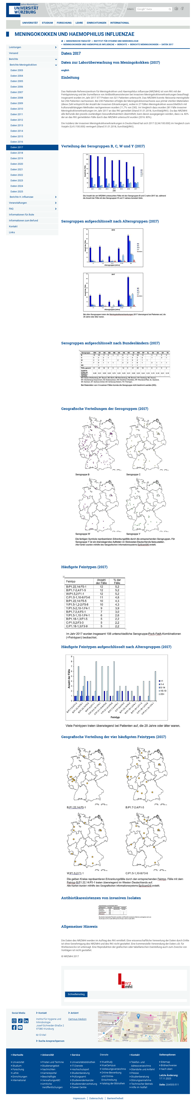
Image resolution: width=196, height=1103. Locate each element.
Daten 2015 (17, 136)
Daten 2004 (17, 75)
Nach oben (166, 1069)
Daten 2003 (17, 70)
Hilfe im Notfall (139, 1087)
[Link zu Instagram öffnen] (14, 1021)
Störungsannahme (141, 1080)
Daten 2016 (17, 141)
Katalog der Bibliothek (113, 1083)
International (119, 22)
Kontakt (13, 226)
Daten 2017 (17, 147)
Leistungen (15, 47)
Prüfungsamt (79, 1076)
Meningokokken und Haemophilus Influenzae (74, 34)
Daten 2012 (17, 119)
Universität (30, 22)
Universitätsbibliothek (83, 1062)
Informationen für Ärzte (21, 214)
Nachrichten (48, 1069)
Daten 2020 (17, 163)
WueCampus (108, 1065)
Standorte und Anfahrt (143, 1069)
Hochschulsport (80, 1069)
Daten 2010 (17, 108)
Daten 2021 (17, 169)
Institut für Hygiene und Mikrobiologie (116, 41)
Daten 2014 (17, 130)
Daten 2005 (17, 81)
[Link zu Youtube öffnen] (20, 1027)
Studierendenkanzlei (83, 1080)
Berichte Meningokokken (23, 64)
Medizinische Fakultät (78, 41)
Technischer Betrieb (142, 1083)
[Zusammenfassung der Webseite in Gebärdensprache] (182, 9)
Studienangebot (50, 1065)
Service (76, 1054)
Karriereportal (49, 1073)
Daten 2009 (17, 103)
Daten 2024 (17, 186)
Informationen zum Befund (23, 220)
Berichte (13, 59)
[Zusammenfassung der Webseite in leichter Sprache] (176, 9)
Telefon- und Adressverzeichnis (141, 1064)
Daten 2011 (17, 114)
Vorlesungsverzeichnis (113, 1069)
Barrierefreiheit (115, 1098)
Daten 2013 (17, 125)
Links (12, 232)
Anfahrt (74, 1013)
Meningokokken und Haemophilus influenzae (88, 44)
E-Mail (42, 1034)
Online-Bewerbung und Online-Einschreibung (111, 1076)
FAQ (11, 208)
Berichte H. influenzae (21, 196)
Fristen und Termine (53, 1062)
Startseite (17, 1054)
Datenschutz (96, 1098)
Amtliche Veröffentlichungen (52, 1085)
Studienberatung (81, 1073)
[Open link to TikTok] (20, 1021)
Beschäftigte (49, 1076)
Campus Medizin (77, 1019)
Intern (130, 9)
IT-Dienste (77, 1065)
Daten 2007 (17, 92)
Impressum (79, 1098)
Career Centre (79, 1087)
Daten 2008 (17, 97)
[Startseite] (62, 41)
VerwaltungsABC (51, 1080)
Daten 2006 (17, 86)
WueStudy (107, 1061)
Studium (47, 22)
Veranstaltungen (18, 202)
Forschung (64, 22)
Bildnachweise (169, 1065)
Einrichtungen (96, 22)
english (65, 70)
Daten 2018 (17, 152)
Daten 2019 (17, 158)
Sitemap (165, 1061)
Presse (135, 1073)
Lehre (79, 22)
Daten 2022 (17, 175)
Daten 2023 (17, 180)
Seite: (162, 1084)
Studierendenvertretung (84, 1083)
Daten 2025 (17, 191)
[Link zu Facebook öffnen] (14, 1027)
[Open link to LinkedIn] (26, 1021)
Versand (13, 53)
